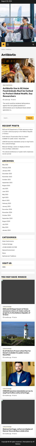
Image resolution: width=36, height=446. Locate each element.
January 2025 (6, 206)
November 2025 (7, 176)
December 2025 (7, 173)
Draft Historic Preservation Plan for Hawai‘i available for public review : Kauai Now (17, 353)
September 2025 (7, 182)
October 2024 (6, 215)
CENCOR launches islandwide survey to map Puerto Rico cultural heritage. (18, 392)
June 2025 (5, 191)
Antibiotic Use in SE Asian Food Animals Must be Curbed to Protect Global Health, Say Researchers (18, 92)
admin (14, 99)
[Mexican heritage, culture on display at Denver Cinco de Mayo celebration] (18, 412)
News (4, 253)
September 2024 (7, 218)
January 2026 (6, 171)
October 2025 (6, 179)
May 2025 (5, 194)
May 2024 (5, 227)
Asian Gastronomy (7, 85)
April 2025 (5, 197)
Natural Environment (8, 250)
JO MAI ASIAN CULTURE (9, 247)
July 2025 (5, 188)
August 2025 (6, 185)
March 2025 (5, 200)
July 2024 (5, 224)
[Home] (3, 44)
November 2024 (7, 212)
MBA (3, 267)
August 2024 (6, 221)
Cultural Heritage (7, 244)
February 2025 (6, 203)
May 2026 (5, 165)
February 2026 (6, 167)
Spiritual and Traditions (9, 256)
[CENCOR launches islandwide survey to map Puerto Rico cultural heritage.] (18, 374)
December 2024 (7, 209)
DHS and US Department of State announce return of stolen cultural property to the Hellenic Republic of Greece (17, 131)
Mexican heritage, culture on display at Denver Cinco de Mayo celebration (18, 430)
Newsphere (26, 442)
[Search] (33, 44)
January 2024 (6, 230)
